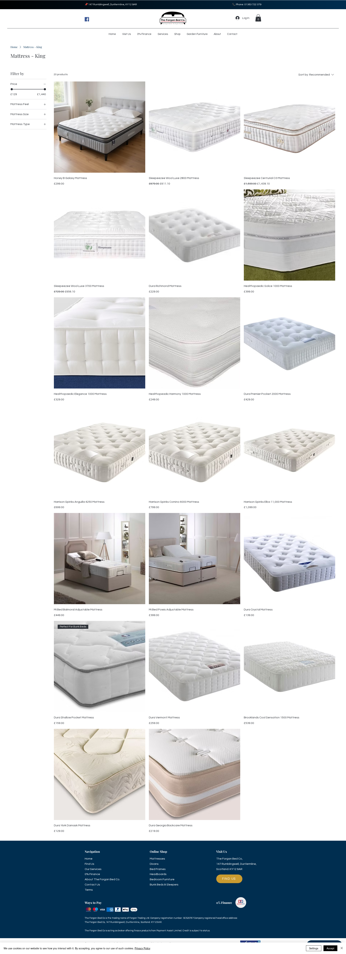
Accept (330, 948)
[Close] (342, 948)
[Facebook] (87, 19)
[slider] (12, 89)
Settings (313, 948)
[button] (258, 18)
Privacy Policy (142, 948)
